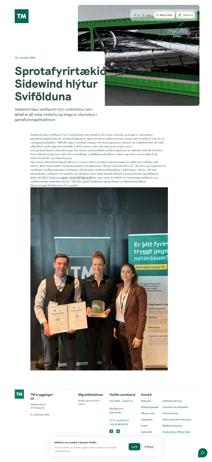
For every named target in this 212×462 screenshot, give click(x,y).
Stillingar (149, 446)
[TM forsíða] (22, 16)
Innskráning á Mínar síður (176, 431)
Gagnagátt (147, 419)
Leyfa (134, 446)
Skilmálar (146, 400)
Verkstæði (146, 431)
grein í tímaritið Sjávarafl (77, 177)
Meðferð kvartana (172, 425)
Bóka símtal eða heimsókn (177, 419)
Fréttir (144, 425)
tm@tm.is (127, 400)
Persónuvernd (170, 413)
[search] (146, 15)
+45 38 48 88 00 (118, 424)
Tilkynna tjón (148, 413)
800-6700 (115, 412)
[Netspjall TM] (202, 452)
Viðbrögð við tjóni (172, 400)
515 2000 (114, 400)
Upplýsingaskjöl (149, 407)
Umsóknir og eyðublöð (175, 407)
